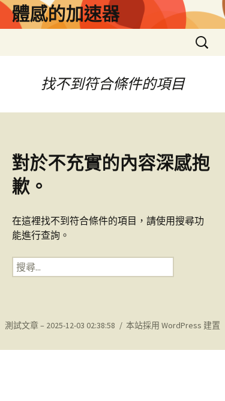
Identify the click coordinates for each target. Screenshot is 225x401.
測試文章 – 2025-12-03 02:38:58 (60, 325)
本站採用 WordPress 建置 (173, 325)
